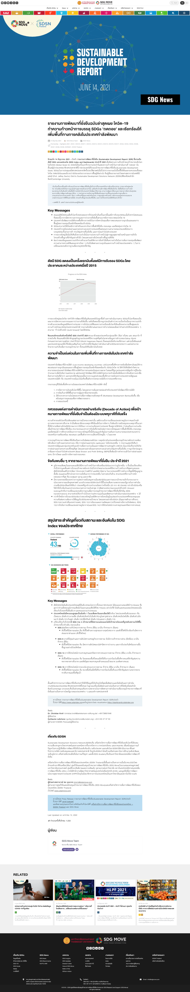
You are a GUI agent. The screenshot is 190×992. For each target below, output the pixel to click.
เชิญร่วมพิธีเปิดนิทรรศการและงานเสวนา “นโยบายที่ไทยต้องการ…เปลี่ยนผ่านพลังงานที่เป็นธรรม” (74, 907)
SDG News (86, 141)
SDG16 (111, 144)
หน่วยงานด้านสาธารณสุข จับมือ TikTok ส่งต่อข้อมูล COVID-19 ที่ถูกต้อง (33, 907)
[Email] (77, 849)
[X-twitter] (17, 3)
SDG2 (122, 144)
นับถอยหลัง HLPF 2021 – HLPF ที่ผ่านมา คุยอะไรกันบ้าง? (114, 907)
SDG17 (116, 144)
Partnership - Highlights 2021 (60, 144)
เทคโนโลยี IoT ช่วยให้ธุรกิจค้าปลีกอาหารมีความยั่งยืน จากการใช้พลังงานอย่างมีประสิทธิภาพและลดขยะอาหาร (156, 908)
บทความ (74, 8)
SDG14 (100, 144)
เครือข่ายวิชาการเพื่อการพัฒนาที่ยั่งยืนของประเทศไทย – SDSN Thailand (93, 806)
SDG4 (131, 144)
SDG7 (53, 147)
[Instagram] (5, 3)
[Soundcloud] (11, 3)
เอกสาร (86, 8)
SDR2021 (68, 147)
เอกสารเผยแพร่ (68, 801)
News (64, 8)
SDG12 (88, 144)
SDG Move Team (70, 841)
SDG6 (136, 144)
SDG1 (73, 144)
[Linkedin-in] (14, 3)
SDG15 (105, 144)
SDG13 (94, 144)
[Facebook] (2, 3)
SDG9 (62, 147)
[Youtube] (8, 3)
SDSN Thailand (77, 147)
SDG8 (57, 147)
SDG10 (77, 144)
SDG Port (140, 8)
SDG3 (126, 144)
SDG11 (83, 144)
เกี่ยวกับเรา (111, 8)
